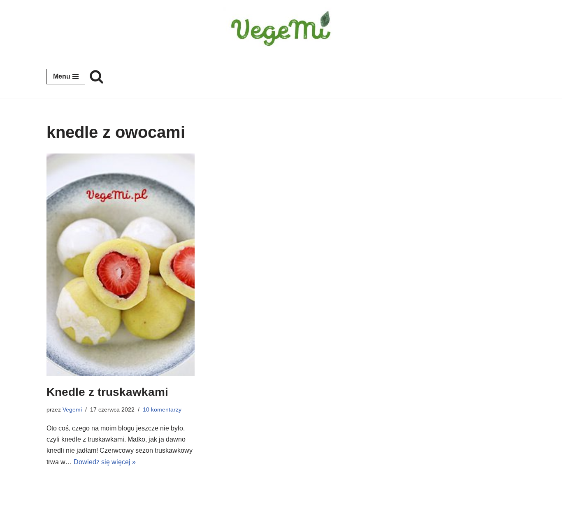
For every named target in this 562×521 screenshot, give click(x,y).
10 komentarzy (162, 409)
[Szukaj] (96, 76)
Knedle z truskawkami (107, 392)
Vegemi (72, 409)
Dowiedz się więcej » (105, 461)
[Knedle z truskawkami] (120, 265)
